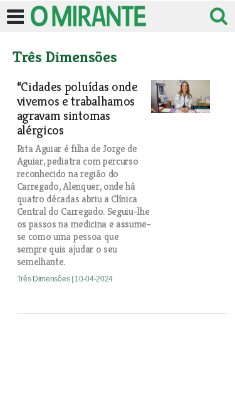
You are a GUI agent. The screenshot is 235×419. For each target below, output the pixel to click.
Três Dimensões (44, 279)
